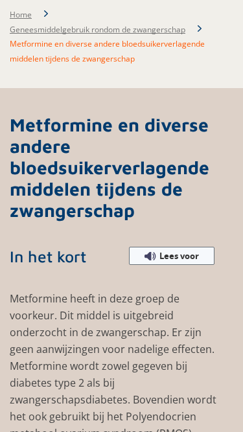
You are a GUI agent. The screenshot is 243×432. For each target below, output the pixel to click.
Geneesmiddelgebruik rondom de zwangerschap (97, 29)
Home (21, 14)
